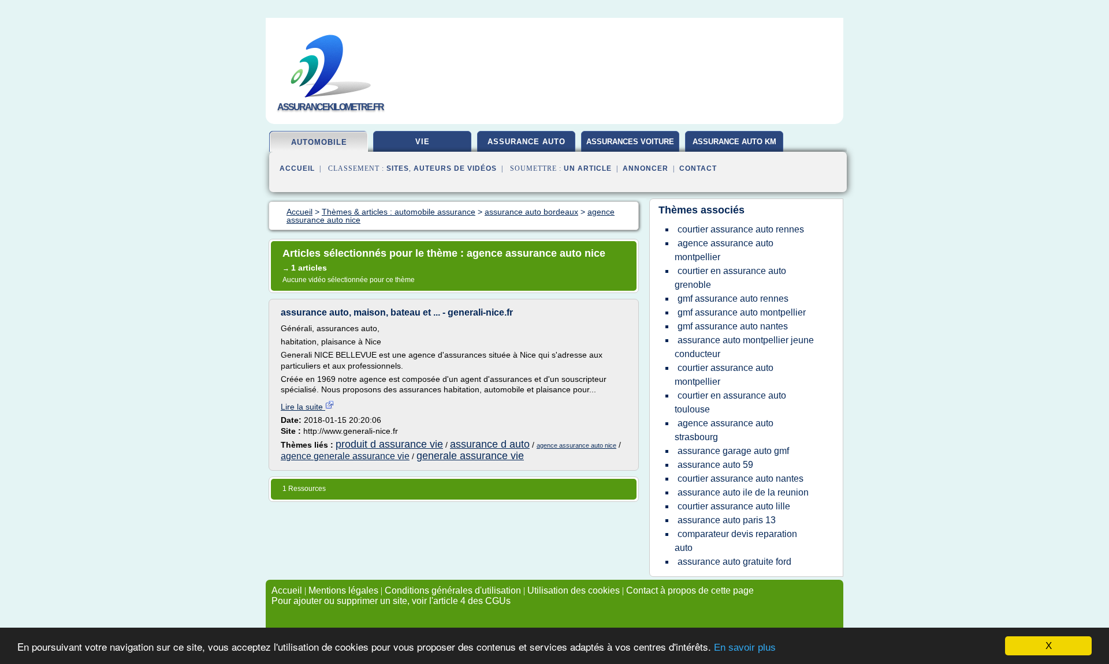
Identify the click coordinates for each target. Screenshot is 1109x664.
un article (588, 168)
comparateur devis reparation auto (736, 541)
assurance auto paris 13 (727, 520)
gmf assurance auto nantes (733, 326)
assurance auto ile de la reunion (743, 492)
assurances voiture (630, 141)
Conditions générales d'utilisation (453, 590)
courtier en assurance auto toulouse (730, 402)
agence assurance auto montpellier (724, 250)
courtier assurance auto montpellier (724, 375)
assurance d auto (490, 444)
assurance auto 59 (715, 465)
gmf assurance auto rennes (733, 298)
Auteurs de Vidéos (455, 168)
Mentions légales (343, 590)
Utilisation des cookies (573, 590)
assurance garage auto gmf (733, 451)
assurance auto (526, 141)
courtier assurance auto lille (734, 506)
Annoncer (645, 168)
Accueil (297, 168)
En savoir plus (745, 647)
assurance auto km (734, 141)
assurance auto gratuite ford (734, 562)
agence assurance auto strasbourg (724, 430)
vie (422, 141)
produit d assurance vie (389, 444)
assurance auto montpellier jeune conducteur (744, 347)
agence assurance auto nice (576, 445)
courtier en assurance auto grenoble (730, 278)
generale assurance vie (470, 456)
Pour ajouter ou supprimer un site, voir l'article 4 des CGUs (391, 601)
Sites (397, 168)
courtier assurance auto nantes (740, 478)
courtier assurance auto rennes (741, 229)
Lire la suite (303, 406)
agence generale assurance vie (345, 456)
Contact (698, 168)
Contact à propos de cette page (690, 590)
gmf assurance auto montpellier (742, 312)
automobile (319, 142)
